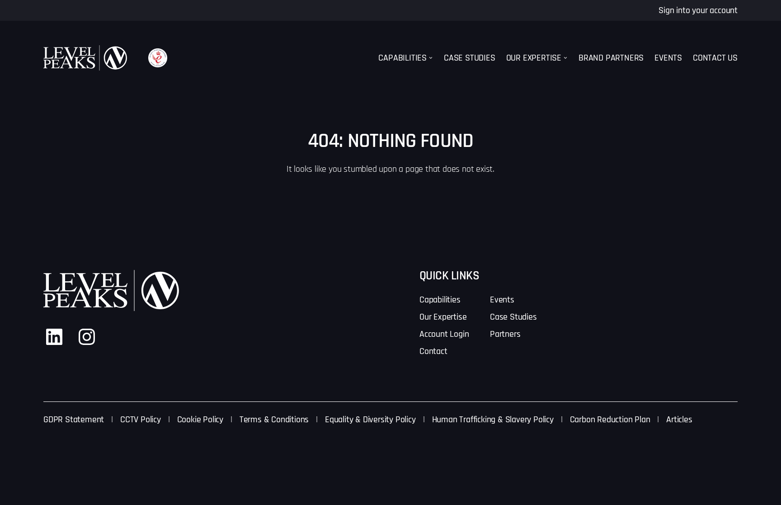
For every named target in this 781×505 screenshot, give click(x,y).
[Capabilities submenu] (430, 58)
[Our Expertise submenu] (565, 58)
